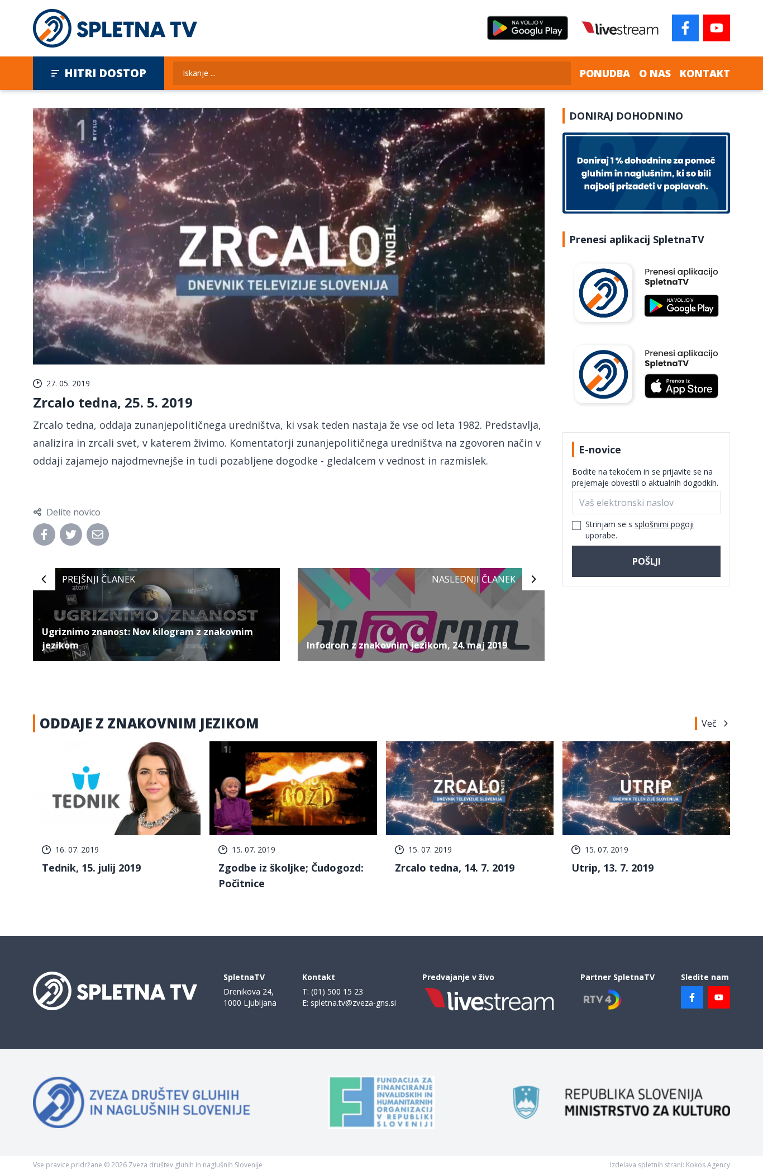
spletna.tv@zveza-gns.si (353, 1002)
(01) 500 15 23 (337, 991)
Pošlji (646, 561)
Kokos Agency (708, 1165)
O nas (655, 73)
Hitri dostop (105, 73)
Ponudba (605, 73)
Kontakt (705, 73)
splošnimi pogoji (664, 524)
